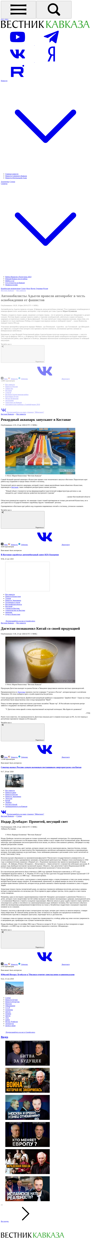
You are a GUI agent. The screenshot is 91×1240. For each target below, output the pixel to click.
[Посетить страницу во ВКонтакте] (18, 62)
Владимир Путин (12, 396)
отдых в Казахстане (12, 614)
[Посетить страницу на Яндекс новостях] (51, 62)
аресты (8, 1057)
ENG (7, 19)
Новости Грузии (11, 1045)
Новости (14, 379)
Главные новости (11, 174)
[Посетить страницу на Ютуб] (18, 45)
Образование (10, 1051)
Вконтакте (65, 379)
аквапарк (8, 612)
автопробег (9, 400)
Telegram (24, 379)
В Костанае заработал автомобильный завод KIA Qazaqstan (30, 554)
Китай (7, 800)
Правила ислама (11, 285)
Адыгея (8, 392)
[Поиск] (53, 9)
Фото (28, 288)
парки (7, 1065)
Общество (9, 388)
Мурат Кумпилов (11, 398)
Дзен (5, 379)
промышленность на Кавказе (16, 806)
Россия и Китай (11, 804)
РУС (3, 19)
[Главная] (45, 28)
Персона (8, 1049)
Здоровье (39, 288)
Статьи (12, 182)
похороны (9, 1055)
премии (8, 1059)
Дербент (8, 802)
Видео (33, 288)
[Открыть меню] (18, 9)
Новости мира (10, 792)
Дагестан (8, 798)
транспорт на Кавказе (13, 402)
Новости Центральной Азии (16, 178)
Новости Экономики (13, 600)
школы (7, 1061)
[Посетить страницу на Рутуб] (17, 79)
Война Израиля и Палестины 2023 (18, 277)
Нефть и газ (9, 281)
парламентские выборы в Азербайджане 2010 (22, 404)
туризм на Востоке (12, 608)
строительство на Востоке (15, 610)
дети (7, 1063)
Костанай (8, 606)
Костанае (14, 487)
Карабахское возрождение (11, 288)
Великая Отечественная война (16, 394)
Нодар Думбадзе (11, 1067)
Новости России (11, 386)
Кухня (45, 288)
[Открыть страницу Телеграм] (51, 45)
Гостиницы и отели (12, 602)
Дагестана (21, 692)
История (8, 390)
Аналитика (5, 182)
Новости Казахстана (13, 596)
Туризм (8, 598)
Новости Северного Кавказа (16, 176)
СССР (7, 1053)
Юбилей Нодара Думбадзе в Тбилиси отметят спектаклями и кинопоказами (37, 1019)
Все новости (21, 290)
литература (9, 1068)
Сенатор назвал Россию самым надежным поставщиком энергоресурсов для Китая (41, 767)
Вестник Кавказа (7, 290)
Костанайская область (13, 604)
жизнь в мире (10, 1070)
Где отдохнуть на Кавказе (15, 283)
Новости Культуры (12, 1047)
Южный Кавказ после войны (16, 279)
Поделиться (39, 361)
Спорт (23, 288)
